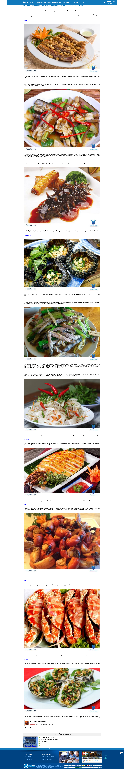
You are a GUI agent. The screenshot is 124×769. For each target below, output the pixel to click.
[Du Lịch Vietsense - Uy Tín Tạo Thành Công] (69, 762)
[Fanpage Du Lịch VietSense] (92, 762)
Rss (121, 753)
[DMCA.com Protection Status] (106, 758)
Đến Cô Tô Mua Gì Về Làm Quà (30, 728)
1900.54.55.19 (111, 1)
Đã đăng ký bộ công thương (29, 765)
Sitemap (79, 749)
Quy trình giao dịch (27, 756)
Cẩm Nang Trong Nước (54, 749)
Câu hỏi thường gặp (28, 760)
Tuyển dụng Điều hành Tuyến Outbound (49, 757)
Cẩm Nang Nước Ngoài (66, 749)
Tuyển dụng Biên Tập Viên (47, 759)
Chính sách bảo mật (28, 759)
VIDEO (74, 749)
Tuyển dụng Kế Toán (46, 760)
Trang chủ (44, 749)
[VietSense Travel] (24, 5)
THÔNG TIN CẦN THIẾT (28, 754)
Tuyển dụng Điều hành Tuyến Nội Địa (49, 756)
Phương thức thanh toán (29, 757)
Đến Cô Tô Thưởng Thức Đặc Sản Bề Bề (70, 728)
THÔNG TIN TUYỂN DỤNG (46, 754)
